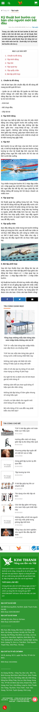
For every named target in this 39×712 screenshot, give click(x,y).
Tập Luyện (35, 27)
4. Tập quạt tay (11, 67)
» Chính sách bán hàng (22, 701)
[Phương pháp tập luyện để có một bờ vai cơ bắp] (7, 453)
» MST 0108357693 (7, 698)
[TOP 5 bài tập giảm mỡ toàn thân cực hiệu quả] (7, 431)
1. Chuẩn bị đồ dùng (13, 56)
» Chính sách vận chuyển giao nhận (19, 699)
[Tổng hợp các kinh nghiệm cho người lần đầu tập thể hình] (7, 532)
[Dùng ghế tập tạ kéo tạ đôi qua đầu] (7, 466)
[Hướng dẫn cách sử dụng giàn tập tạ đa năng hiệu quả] (7, 443)
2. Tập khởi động (12, 59)
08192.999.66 (6, 707)
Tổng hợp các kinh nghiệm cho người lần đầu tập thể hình (25, 532)
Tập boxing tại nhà (22, 472)
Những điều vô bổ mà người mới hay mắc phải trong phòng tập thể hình (26, 519)
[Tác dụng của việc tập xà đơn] (7, 497)
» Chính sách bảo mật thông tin (23, 698)
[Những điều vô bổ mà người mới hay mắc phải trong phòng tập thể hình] (7, 522)
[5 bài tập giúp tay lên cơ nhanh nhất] (7, 486)
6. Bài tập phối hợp (12, 74)
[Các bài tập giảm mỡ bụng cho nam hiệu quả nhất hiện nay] (7, 508)
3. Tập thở (9, 63)
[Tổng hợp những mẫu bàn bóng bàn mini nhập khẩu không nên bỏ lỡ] (19, 322)
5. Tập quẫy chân (12, 70)
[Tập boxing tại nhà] (7, 477)
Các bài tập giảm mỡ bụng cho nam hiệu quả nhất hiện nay (26, 507)
